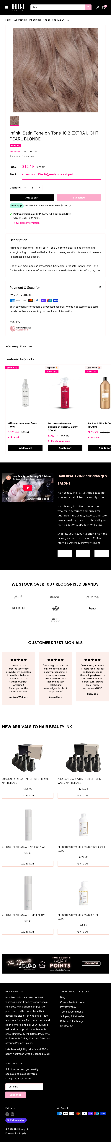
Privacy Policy (68, 1006)
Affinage (15, 151)
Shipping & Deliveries (72, 1016)
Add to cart (31, 197)
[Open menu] (6, 7)
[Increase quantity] (39, 188)
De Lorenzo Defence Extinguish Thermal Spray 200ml (63, 427)
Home (8, 19)
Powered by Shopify (15, 1133)
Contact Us (66, 1026)
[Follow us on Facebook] (7, 1114)
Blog (62, 997)
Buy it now (79, 197)
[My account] (98, 7)
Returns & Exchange (72, 1021)
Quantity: (15, 187)
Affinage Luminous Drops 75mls (22, 425)
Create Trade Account (73, 1002)
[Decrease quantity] (25, 188)
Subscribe (15, 1094)
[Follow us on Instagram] (12, 1114)
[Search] (88, 7)
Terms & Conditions (71, 1011)
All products (20, 19)
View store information (26, 222)
